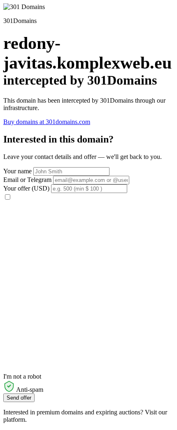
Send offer (19, 398)
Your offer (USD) (26, 188)
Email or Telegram (27, 179)
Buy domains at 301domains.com (46, 121)
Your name (17, 171)
